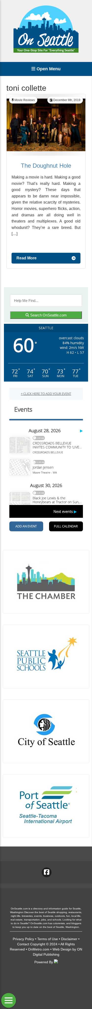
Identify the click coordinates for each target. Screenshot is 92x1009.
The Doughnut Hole (46, 165)
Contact (23, 944)
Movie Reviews (24, 100)
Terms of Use (47, 939)
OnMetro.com (38, 949)
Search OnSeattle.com (48, 315)
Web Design (62, 949)
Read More (26, 258)
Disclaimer (69, 939)
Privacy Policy (23, 939)
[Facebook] (47, 872)
